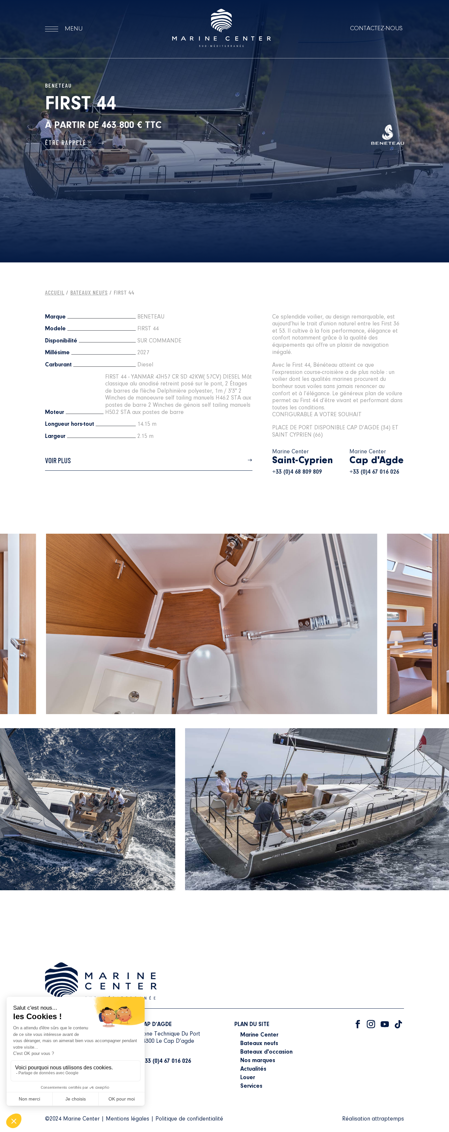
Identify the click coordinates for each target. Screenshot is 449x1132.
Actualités (253, 1069)
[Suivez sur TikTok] (398, 1024)
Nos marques (257, 1061)
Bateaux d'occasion (266, 1052)
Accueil (54, 292)
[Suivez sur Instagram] (371, 1024)
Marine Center (259, 1035)
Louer (247, 1078)
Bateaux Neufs (89, 292)
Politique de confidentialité (189, 1119)
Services (251, 1086)
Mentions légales (127, 1119)
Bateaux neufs (259, 1044)
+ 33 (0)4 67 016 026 (165, 1061)
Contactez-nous (376, 28)
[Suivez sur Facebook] (357, 1024)
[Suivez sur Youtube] (384, 1024)
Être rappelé (66, 142)
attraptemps (388, 1119)
